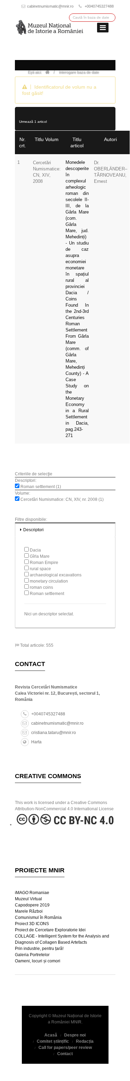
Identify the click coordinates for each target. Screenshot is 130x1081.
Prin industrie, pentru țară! (39, 948)
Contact (65, 1053)
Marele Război (29, 911)
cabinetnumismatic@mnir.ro (50, 6)
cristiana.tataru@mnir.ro (53, 732)
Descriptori (33, 529)
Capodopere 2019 (32, 905)
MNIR (76, 1022)
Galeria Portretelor (32, 954)
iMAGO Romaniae (32, 892)
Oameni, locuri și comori (37, 961)
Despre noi (75, 1035)
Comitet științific (53, 1041)
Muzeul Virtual (28, 898)
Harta (36, 742)
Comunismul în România (38, 917)
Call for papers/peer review (65, 1047)
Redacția (85, 1041)
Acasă (50, 1035)
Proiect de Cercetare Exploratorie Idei (50, 930)
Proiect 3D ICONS (32, 923)
